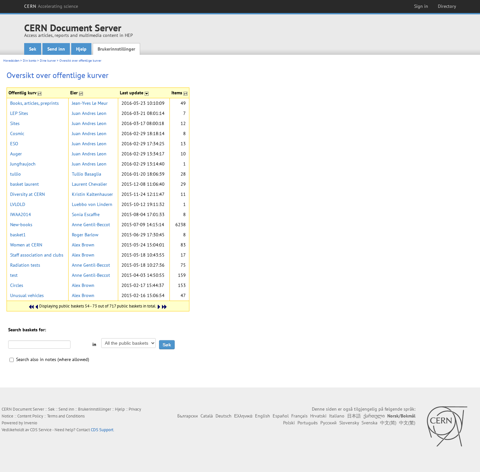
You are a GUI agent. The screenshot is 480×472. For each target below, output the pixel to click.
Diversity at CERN (27, 194)
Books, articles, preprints (34, 103)
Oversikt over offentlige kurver (80, 60)
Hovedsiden (11, 60)
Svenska (369, 423)
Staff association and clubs (36, 255)
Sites (15, 123)
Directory (447, 6)
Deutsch (224, 416)
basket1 (18, 235)
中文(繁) (407, 423)
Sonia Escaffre (86, 214)
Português (307, 423)
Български (187, 416)
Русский (328, 423)
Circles (16, 285)
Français (299, 416)
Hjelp (81, 49)
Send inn (56, 49)
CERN (51, 6)
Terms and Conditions (66, 416)
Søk (32, 49)
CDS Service (41, 430)
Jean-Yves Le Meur (90, 103)
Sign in (421, 6)
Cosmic (17, 133)
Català (206, 416)
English (262, 416)
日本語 (354, 416)
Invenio (30, 423)
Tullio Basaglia (86, 174)
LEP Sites (19, 113)
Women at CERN (26, 245)
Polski (289, 423)
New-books (21, 225)
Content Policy (30, 416)
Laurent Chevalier (89, 184)
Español (281, 416)
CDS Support (102, 430)
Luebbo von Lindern (92, 204)
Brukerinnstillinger (116, 49)
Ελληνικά (243, 416)
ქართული (374, 416)
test (14, 275)
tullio (15, 174)
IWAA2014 (20, 214)
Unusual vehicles (27, 295)
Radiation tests (25, 265)
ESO (14, 144)
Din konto (29, 60)
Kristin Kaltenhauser (92, 194)
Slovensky (349, 423)
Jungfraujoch (23, 164)
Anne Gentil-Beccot (91, 225)
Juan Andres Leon (89, 113)
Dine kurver (48, 60)
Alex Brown (83, 245)
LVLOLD (17, 204)
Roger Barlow (85, 235)
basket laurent (24, 184)
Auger (16, 154)
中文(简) (388, 423)
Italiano (336, 416)
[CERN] (447, 426)
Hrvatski (318, 416)
